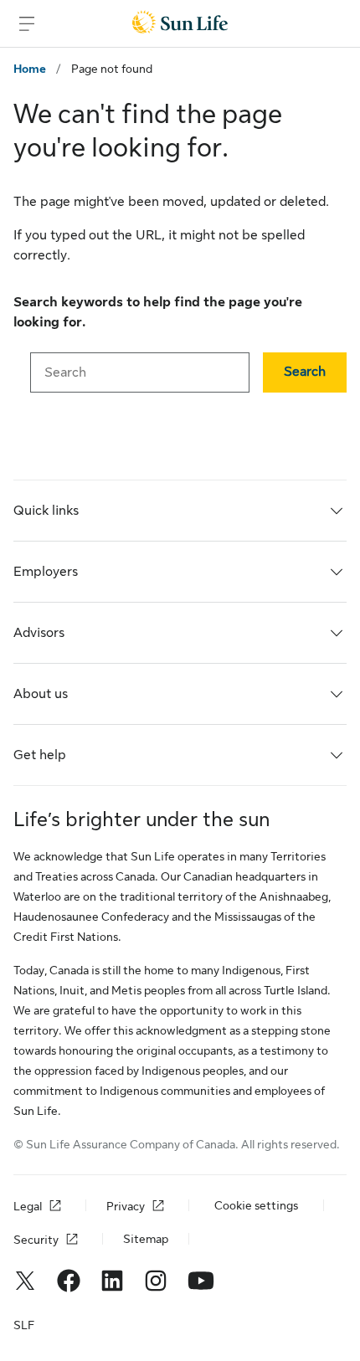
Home (29, 68)
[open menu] (26, 23)
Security (36, 1239)
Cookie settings (256, 1205)
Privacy (125, 1206)
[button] (305, 372)
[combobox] (139, 372)
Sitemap (145, 1238)
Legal (27, 1206)
